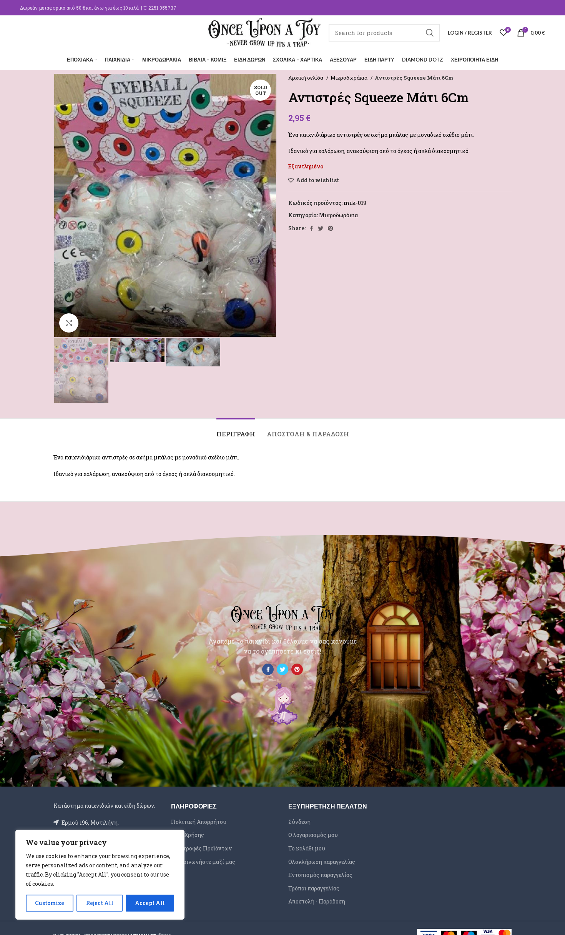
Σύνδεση (299, 821)
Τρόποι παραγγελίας (313, 888)
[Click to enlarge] (68, 323)
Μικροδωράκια (350, 77)
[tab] (235, 430)
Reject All (99, 903)
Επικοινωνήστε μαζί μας (203, 861)
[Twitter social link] (321, 228)
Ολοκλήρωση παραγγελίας (321, 861)
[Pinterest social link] (331, 228)
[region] (99, 875)
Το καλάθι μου (306, 848)
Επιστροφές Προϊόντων (201, 848)
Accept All (150, 903)
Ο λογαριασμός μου (313, 835)
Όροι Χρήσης (187, 835)
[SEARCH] (429, 33)
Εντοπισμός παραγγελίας (320, 874)
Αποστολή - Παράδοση (316, 901)
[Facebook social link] (311, 228)
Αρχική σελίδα (306, 77)
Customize (49, 903)
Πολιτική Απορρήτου (198, 821)
